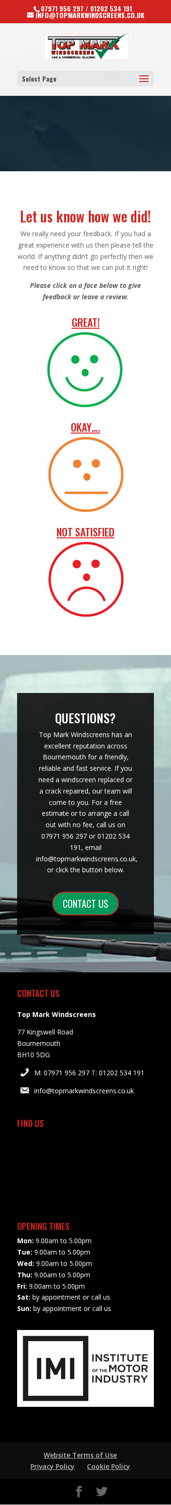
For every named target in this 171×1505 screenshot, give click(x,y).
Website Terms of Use (80, 1454)
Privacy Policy (52, 1466)
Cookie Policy (108, 1466)
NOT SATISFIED (85, 531)
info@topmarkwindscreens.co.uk (84, 1090)
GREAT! (86, 322)
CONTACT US (85, 903)
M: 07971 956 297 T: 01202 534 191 (89, 1072)
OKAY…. (85, 426)
